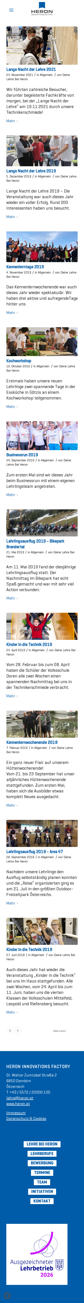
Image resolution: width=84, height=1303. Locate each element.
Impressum (16, 1112)
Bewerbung (42, 1163)
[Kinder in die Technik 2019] (42, 626)
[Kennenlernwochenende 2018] (42, 724)
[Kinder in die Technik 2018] (42, 931)
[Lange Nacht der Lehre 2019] (42, 151)
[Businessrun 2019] (42, 435)
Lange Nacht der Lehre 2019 (31, 171)
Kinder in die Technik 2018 (29, 949)
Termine (42, 1172)
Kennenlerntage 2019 (25, 266)
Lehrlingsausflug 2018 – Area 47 (34, 851)
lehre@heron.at (19, 1098)
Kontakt (42, 1201)
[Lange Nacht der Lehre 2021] (42, 45)
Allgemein (46, 75)
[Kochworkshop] (42, 341)
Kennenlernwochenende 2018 (31, 742)
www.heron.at (18, 1103)
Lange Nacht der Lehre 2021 (31, 69)
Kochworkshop (18, 360)
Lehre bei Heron (42, 1144)
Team (42, 1182)
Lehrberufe (42, 1153)
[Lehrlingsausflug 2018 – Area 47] (42, 833)
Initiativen (42, 1191)
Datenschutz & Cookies (26, 1118)
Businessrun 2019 (22, 454)
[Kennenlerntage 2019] (42, 246)
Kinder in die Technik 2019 (29, 644)
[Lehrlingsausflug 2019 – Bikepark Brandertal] (42, 522)
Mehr (10, 121)
